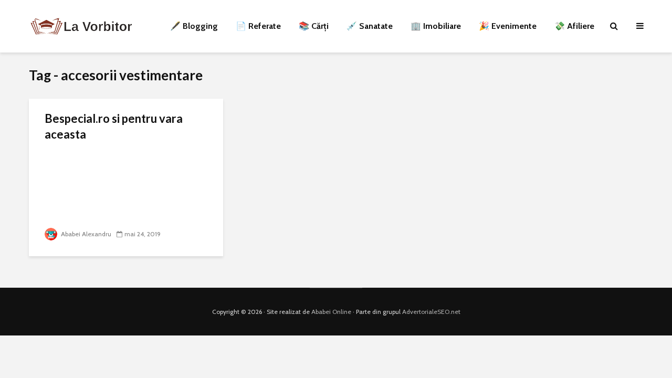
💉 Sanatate (369, 26)
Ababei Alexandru (85, 234)
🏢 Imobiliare (436, 26)
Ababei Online (331, 312)
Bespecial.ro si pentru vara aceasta (114, 126)
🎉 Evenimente (508, 26)
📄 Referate (258, 26)
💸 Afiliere (574, 26)
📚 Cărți (314, 26)
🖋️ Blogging (194, 26)
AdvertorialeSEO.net (431, 312)
